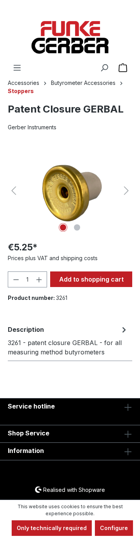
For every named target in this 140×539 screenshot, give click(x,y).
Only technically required (52, 528)
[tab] (68, 340)
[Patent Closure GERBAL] (70, 190)
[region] (70, 190)
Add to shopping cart (91, 279)
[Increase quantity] (39, 279)
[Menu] (17, 68)
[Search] (104, 68)
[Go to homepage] (70, 37)
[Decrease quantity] (16, 279)
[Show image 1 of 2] (63, 227)
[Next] (126, 190)
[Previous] (13, 190)
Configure (114, 528)
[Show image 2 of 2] (77, 227)
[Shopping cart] (123, 68)
